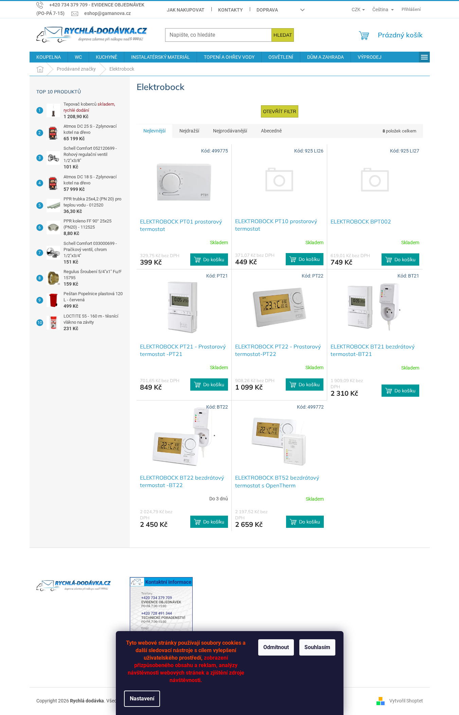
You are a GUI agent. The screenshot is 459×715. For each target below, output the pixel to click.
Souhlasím (317, 647)
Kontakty (230, 10)
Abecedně (271, 130)
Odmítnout (276, 647)
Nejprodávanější (230, 130)
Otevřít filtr (279, 111)
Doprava (267, 10)
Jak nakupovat (186, 10)
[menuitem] (49, 57)
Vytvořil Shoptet (406, 700)
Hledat (282, 35)
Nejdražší (189, 130)
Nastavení (142, 698)
